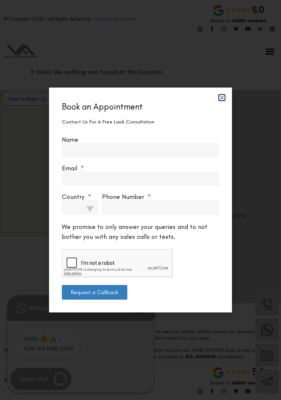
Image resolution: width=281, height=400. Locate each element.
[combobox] (80, 207)
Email (70, 168)
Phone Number (124, 196)
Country (74, 196)
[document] (140, 200)
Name (70, 139)
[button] (222, 97)
